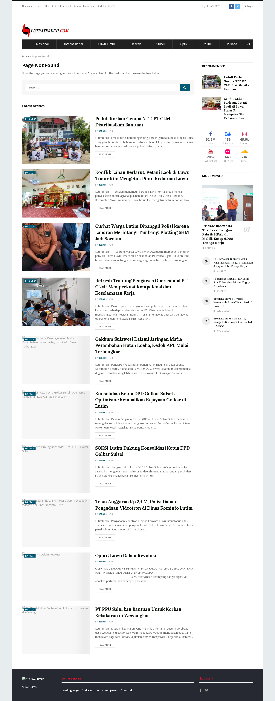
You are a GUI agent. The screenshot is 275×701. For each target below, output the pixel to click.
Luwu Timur (89, 6)
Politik (207, 44)
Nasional (42, 44)
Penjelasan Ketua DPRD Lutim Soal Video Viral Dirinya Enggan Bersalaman (232, 282)
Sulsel (160, 44)
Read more (105, 154)
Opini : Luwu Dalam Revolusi (125, 555)
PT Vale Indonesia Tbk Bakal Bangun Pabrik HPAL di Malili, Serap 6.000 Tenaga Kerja (217, 234)
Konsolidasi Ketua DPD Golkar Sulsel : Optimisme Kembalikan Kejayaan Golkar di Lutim (140, 400)
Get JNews (111, 690)
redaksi (102, 131)
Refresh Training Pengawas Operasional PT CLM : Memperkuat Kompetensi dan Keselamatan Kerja (141, 287)
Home (39, 6)
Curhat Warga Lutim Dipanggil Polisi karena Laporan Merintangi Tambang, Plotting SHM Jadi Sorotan (142, 232)
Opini (183, 44)
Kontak (77, 6)
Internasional (73, 44)
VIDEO (111, 6)
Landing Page (70, 690)
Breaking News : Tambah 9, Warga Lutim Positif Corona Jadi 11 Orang (232, 322)
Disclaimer (27, 6)
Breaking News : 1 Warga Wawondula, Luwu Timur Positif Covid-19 (232, 302)
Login (250, 6)
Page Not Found (40, 56)
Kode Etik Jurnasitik (61, 6)
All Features (91, 690)
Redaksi (102, 6)
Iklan (47, 6)
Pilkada (232, 44)
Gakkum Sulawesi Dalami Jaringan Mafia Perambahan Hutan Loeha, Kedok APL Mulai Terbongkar (141, 345)
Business (30, 119)
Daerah (136, 44)
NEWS (33, 686)
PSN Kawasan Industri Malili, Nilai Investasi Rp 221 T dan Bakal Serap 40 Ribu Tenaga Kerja (233, 262)
